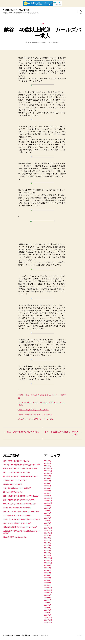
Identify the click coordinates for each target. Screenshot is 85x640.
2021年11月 (48, 590)
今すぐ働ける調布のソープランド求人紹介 (17, 488)
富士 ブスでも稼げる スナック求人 (33, 410)
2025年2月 (47, 493)
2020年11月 (48, 620)
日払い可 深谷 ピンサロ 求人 (12, 484)
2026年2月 (47, 463)
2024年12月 (48, 498)
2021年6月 (47, 602)
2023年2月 (47, 553)
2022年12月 (48, 558)
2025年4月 (47, 488)
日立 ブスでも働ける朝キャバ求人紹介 (16, 472)
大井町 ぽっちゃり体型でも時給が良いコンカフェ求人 (21, 519)
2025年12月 (48, 468)
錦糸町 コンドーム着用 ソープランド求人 (36, 419)
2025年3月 (47, 491)
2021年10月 (48, 593)
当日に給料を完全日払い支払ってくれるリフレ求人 (20, 527)
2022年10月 (48, 563)
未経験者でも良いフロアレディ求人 (15, 480)
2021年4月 (47, 607)
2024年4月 (47, 518)
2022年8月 (47, 568)
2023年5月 (47, 545)
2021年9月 (47, 595)
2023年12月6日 (54, 42)
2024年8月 (47, 508)
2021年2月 (47, 612)
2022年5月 (47, 575)
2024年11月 (48, 501)
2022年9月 (47, 565)
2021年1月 (47, 615)
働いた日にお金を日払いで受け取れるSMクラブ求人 (20, 476)
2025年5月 (47, 486)
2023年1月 (47, 555)
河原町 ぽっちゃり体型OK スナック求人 (35, 414)
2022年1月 (47, 585)
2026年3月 (47, 461)
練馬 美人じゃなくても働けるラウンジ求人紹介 (19, 504)
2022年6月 (47, 573)
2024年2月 (47, 523)
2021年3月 (47, 610)
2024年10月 (48, 503)
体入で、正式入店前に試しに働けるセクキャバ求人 (20, 469)
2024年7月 (47, 510)
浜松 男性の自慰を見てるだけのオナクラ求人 (18, 500)
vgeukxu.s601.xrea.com (39, 42)
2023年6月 (47, 543)
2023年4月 (47, 548)
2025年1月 (47, 496)
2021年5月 (47, 605)
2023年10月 (48, 533)
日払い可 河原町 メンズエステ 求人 (15, 537)
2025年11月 (48, 471)
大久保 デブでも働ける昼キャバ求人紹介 (17, 507)
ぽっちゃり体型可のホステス (12, 492)
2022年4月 (47, 578)
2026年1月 (47, 466)
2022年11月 (48, 560)
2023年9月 (47, 535)
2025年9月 (47, 476)
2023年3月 (47, 550)
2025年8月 (47, 478)
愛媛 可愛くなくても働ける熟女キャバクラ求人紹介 (21, 496)
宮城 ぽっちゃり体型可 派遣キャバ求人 (17, 523)
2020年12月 (48, 617)
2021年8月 (47, 597)
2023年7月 (47, 540)
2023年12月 (48, 528)
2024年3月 (47, 520)
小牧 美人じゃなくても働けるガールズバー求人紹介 (21, 511)
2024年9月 (47, 505)
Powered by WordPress (40, 635)
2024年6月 (47, 513)
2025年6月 (47, 483)
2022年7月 (47, 570)
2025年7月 (47, 481)
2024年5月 (47, 515)
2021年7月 (47, 600)
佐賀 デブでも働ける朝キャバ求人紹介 (16, 461)
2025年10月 (48, 473)
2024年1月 (47, 525)
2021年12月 (48, 588)
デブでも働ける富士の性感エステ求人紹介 (17, 515)
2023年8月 (47, 538)
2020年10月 (48, 622)
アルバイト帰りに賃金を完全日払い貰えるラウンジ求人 (21, 465)
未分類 (42, 23)
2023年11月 (48, 530)
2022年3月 (47, 580)
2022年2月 (47, 583)
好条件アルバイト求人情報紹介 (16, 10)
